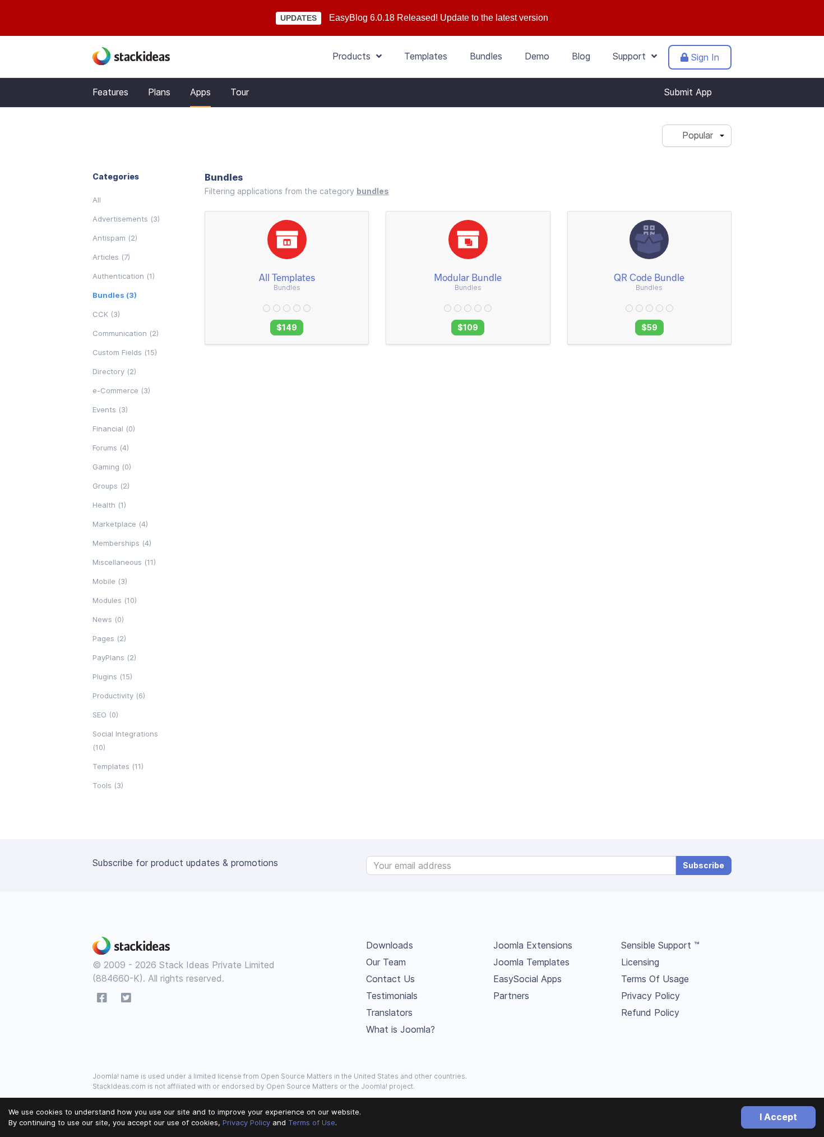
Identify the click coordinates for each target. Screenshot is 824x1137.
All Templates (287, 277)
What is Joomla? (400, 1029)
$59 (649, 327)
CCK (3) (106, 314)
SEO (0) (105, 714)
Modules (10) (114, 600)
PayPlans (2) (114, 657)
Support (632, 56)
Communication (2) (125, 333)
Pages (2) (109, 638)
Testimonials (392, 995)
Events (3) (110, 409)
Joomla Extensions (532, 945)
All (96, 199)
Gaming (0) (111, 466)
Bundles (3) (114, 295)
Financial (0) (113, 428)
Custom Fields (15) (124, 352)
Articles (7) (111, 256)
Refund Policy (650, 1012)
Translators (389, 1012)
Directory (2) (114, 371)
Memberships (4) (121, 542)
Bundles (486, 56)
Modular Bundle (468, 277)
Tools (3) (107, 785)
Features (110, 92)
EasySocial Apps (527, 978)
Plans (159, 92)
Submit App (688, 92)
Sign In (703, 57)
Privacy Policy (246, 1122)
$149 (286, 327)
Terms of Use (311, 1122)
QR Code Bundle (649, 277)
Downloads (389, 945)
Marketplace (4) (120, 523)
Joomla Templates (531, 962)
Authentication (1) (123, 275)
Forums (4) (110, 447)
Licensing (640, 962)
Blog (581, 56)
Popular (693, 135)
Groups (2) (110, 485)
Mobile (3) (109, 581)
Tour (239, 92)
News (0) (108, 619)
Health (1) (109, 504)
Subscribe (703, 865)
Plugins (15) (112, 676)
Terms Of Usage (655, 978)
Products (354, 56)
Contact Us (390, 978)
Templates (425, 56)
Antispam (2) (114, 237)
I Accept (778, 1116)
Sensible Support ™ (660, 945)
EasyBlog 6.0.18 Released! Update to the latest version (438, 17)
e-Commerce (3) (121, 390)
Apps (200, 92)
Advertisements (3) (126, 218)
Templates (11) (117, 766)
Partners (511, 995)
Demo (537, 56)
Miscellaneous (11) (124, 562)
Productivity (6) (118, 695)
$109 (467, 327)
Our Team (386, 962)
